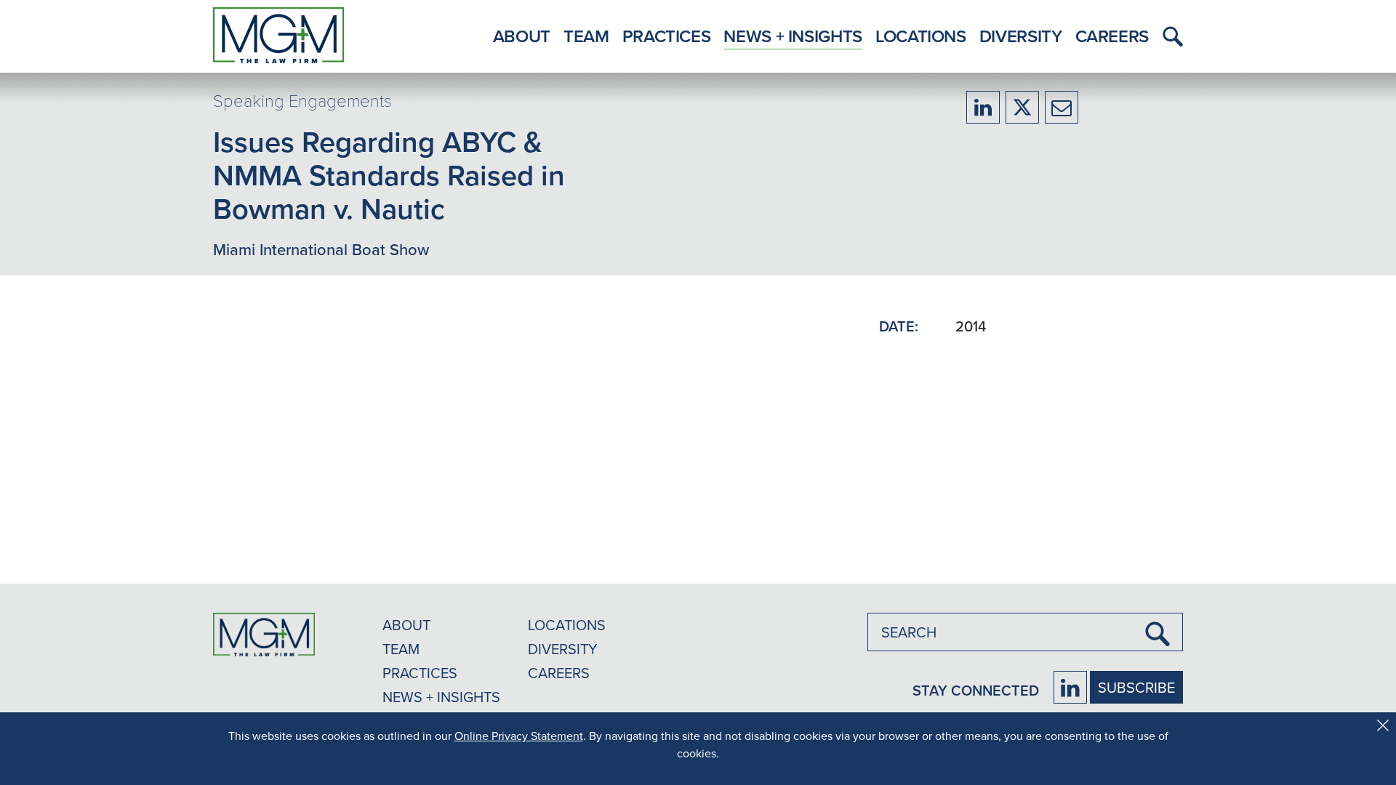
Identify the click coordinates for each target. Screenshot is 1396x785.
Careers (1112, 36)
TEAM (401, 648)
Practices (666, 36)
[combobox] (1025, 632)
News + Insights (792, 36)
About (521, 36)
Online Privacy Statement (518, 736)
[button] (1169, 36)
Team (586, 36)
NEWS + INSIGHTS (441, 696)
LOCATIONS (567, 624)
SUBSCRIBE (1136, 687)
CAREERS (559, 672)
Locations (920, 36)
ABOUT (406, 624)
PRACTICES (419, 672)
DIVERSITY (563, 648)
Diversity (1020, 36)
